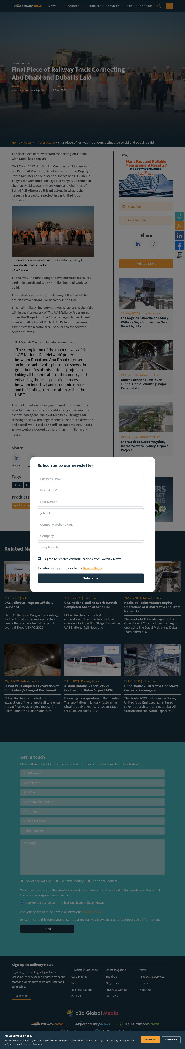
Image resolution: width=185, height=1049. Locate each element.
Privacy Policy (92, 568)
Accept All (150, 1040)
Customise (171, 1040)
